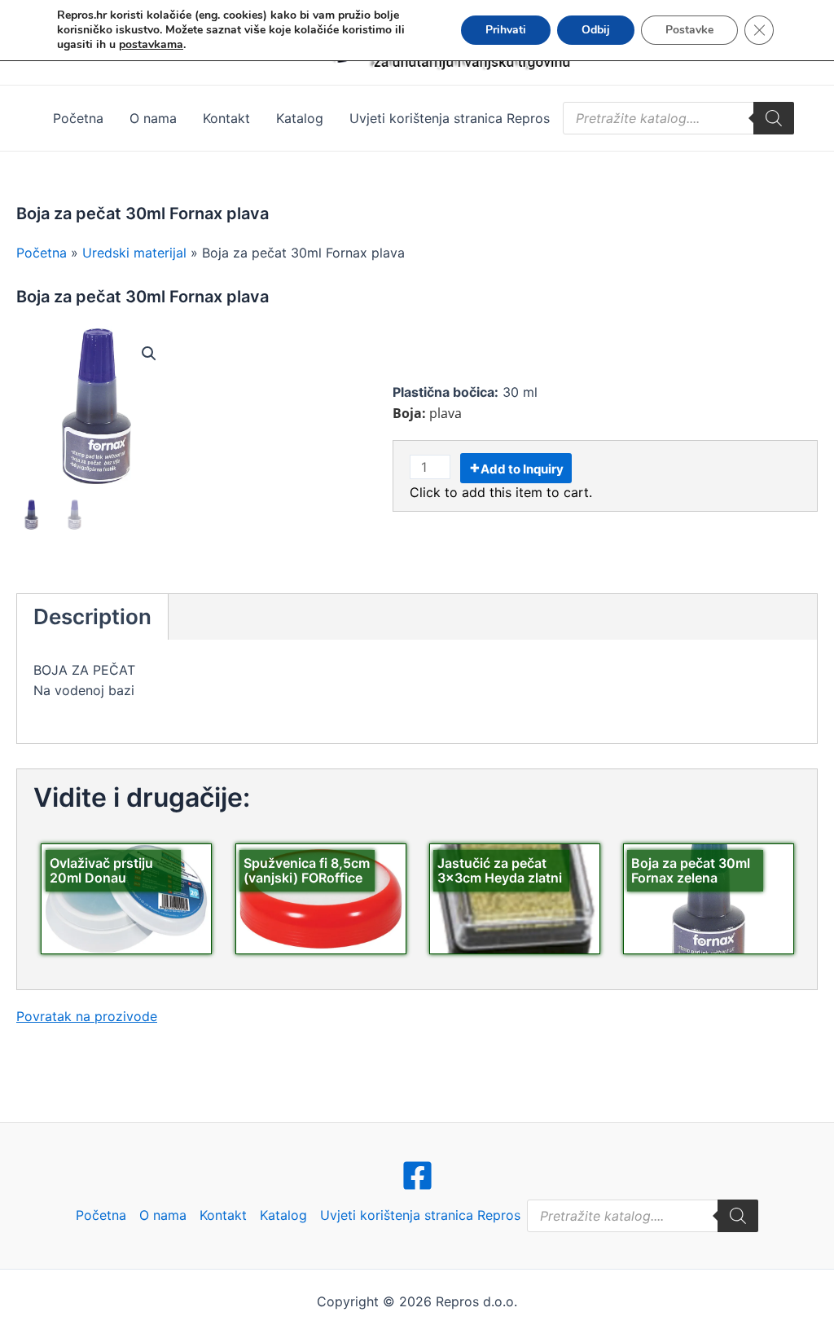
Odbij (596, 29)
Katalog (299, 118)
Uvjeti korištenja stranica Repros (449, 118)
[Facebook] (417, 1175)
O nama (153, 118)
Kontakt (226, 118)
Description (92, 616)
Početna (78, 118)
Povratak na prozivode (86, 1016)
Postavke (689, 29)
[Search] (773, 118)
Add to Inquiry (522, 469)
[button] (149, 353)
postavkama (151, 44)
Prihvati (505, 29)
